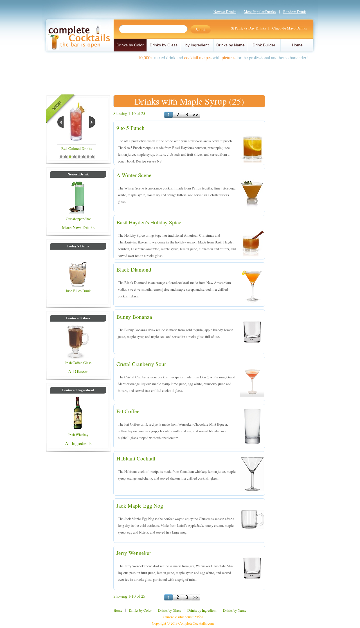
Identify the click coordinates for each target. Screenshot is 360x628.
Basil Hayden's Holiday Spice (148, 222)
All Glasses (78, 371)
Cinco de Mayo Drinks (289, 28)
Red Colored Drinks (76, 148)
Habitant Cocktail (135, 458)
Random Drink (294, 11)
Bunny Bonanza (134, 316)
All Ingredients (78, 443)
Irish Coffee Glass (78, 362)
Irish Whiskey (78, 434)
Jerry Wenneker (133, 552)
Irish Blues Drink (78, 290)
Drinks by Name (230, 45)
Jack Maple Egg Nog (139, 505)
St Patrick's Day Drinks (248, 28)
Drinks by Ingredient (202, 610)
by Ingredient (197, 45)
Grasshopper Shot (78, 218)
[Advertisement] (180, 75)
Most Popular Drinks (260, 11)
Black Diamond (133, 269)
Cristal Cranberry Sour (141, 363)
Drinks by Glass (163, 45)
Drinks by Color (130, 45)
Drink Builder (264, 45)
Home (297, 45)
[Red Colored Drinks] (76, 140)
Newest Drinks (224, 11)
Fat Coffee (128, 411)
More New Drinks (78, 227)
